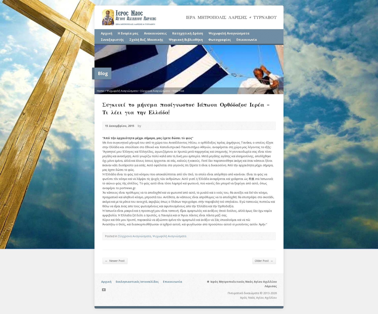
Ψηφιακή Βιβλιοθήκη (186, 39)
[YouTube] (104, 290)
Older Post (264, 261)
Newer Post (115, 261)
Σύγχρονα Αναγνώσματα (155, 91)
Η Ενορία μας (128, 33)
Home (100, 91)
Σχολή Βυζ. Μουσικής (146, 39)
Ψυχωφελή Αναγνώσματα (228, 33)
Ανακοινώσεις (155, 33)
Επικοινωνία (246, 39)
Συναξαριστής (112, 39)
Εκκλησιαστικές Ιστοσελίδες (137, 281)
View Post (178, 91)
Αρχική (106, 33)
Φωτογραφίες (219, 39)
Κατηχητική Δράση (187, 33)
